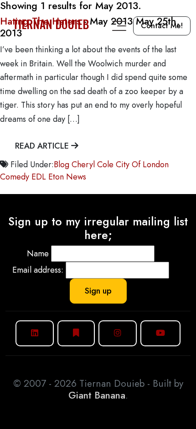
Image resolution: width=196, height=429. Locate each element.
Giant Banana (96, 395)
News (76, 177)
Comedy (14, 177)
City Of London (142, 164)
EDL (38, 177)
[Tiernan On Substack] (76, 333)
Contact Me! (162, 25)
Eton (56, 177)
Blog (61, 164)
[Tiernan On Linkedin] (34, 333)
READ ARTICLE (43, 146)
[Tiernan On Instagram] (117, 333)
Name (38, 253)
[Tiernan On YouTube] (160, 333)
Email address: (37, 270)
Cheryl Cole (92, 164)
